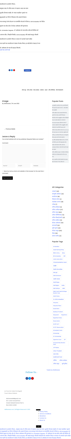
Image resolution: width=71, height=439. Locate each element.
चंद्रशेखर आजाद (56, 202)
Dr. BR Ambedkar (58, 299)
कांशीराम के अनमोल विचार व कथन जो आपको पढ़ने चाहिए (54, 435)
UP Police (56, 347)
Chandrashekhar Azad (60, 262)
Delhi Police (56, 296)
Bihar (63, 253)
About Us (42, 420)
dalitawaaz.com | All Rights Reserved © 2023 (17, 409)
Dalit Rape (56, 282)
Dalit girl (55, 272)
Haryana (55, 302)
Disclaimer (43, 416)
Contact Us (43, 418)
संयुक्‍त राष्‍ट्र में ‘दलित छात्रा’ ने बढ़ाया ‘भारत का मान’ (30, 429)
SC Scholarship (57, 336)
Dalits (63, 285)
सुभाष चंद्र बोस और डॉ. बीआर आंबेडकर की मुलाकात (17, 433)
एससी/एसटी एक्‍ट (57, 357)
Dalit (54, 266)
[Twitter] (12, 70)
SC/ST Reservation (58, 327)
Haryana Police (57, 305)
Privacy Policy (44, 411)
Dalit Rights (56, 285)
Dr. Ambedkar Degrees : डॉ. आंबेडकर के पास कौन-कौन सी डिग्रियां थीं (51, 433)
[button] (27, 70)
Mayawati (56, 315)
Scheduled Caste (57, 330)
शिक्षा (53, 233)
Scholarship (56, 333)
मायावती (54, 225)
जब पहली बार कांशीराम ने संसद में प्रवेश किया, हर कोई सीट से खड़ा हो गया (20, 438)
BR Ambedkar (57, 256)
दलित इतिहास (56, 207)
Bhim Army (56, 253)
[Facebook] (9, 70)
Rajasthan (64, 315)
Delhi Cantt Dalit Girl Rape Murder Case (60, 292)
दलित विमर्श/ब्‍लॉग (59, 90)
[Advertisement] (35, 60)
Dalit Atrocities (57, 269)
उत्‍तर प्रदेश (55, 354)
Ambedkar (56, 246)
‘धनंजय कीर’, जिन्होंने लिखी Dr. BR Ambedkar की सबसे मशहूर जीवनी (19, 435)
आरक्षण (46, 90)
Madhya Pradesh (58, 312)
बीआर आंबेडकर (36, 90)
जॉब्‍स (53, 204)
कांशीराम (42, 90)
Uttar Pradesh (57, 351)
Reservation (56, 321)
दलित (55, 360)
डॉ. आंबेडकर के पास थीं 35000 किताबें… (50, 438)
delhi (63, 288)
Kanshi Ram (56, 308)
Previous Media (9, 129)
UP (65, 339)
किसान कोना (56, 199)
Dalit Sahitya (56, 288)
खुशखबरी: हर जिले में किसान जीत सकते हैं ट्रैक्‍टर (15, 431)
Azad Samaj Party (58, 250)
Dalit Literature (57, 275)
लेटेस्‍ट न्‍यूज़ (55, 230)
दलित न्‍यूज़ (24, 90)
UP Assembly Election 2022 (59, 343)
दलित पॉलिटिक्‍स (51, 90)
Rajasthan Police (57, 318)
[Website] (39, 166)
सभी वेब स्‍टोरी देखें (5, 50)
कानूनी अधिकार (56, 194)
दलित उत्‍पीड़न (29, 90)
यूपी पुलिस (64, 363)
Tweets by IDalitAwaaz (53, 370)
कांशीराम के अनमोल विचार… (8, 429)
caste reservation (58, 259)
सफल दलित (55, 236)
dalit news (56, 279)
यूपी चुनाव (55, 228)
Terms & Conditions (45, 414)
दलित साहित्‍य (56, 220)
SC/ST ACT (56, 324)
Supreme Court (57, 339)
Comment (5, 143)
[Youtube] (14, 70)
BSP (64, 256)
